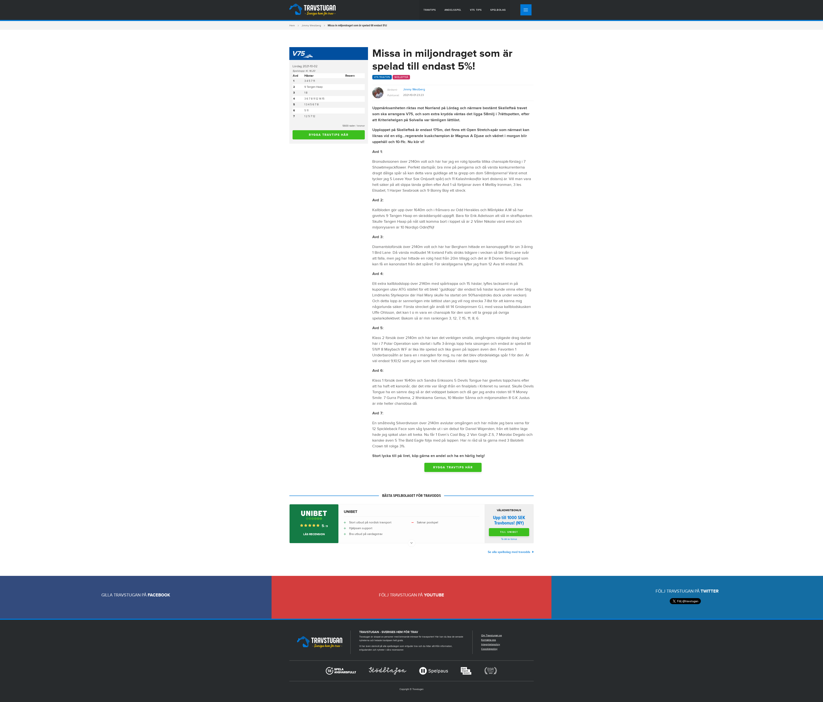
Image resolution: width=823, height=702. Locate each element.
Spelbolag (498, 10)
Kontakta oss (488, 639)
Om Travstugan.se (491, 635)
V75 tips (476, 10)
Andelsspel (453, 10)
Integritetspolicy (490, 644)
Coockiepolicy (489, 648)
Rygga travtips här (328, 135)
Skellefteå (401, 77)
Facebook (159, 595)
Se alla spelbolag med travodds (509, 552)
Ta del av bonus (509, 539)
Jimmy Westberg (311, 25)
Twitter (710, 591)
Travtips (430, 10)
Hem (292, 25)
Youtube (434, 595)
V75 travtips (382, 77)
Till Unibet (509, 532)
